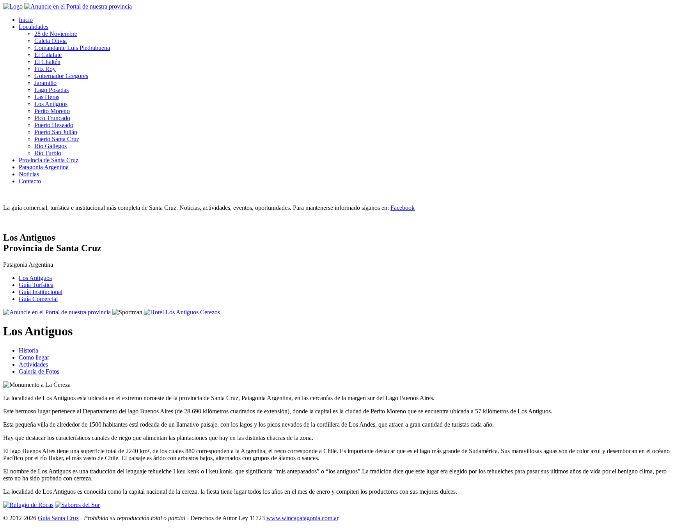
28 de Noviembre (55, 33)
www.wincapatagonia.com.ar (302, 518)
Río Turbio (47, 153)
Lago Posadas (51, 90)
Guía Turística (36, 285)
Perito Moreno (52, 111)
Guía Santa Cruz (58, 518)
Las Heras (46, 97)
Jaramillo (45, 83)
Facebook (402, 207)
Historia (28, 350)
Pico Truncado (52, 118)
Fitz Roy (45, 69)
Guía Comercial (38, 299)
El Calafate (48, 54)
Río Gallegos (50, 146)
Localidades (33, 26)
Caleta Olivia (50, 40)
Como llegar (34, 357)
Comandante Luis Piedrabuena (72, 47)
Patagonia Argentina (44, 167)
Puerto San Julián (55, 132)
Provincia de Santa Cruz (48, 160)
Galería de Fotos (39, 371)
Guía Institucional (40, 292)
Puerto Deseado (53, 125)
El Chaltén (47, 61)
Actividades (33, 364)
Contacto (30, 181)
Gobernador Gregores (61, 76)
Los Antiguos (50, 104)
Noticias (29, 174)
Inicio (26, 19)
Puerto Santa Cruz (56, 139)
